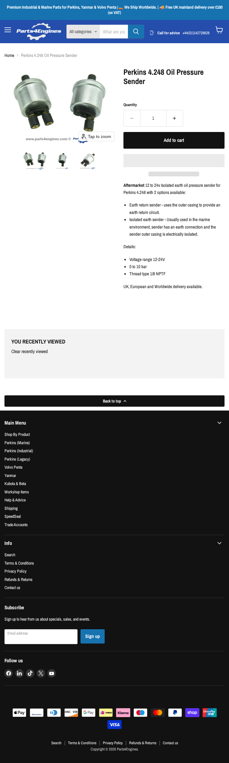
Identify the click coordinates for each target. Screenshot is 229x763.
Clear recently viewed (29, 351)
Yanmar (10, 475)
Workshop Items (16, 492)
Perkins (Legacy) (17, 459)
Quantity (130, 104)
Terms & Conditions (19, 563)
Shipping (11, 508)
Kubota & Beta (15, 483)
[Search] (136, 31)
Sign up (92, 636)
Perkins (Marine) (17, 442)
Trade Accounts (16, 524)
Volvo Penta (13, 467)
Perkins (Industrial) (18, 450)
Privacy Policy (15, 571)
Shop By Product (17, 434)
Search (9, 554)
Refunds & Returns (18, 579)
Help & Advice (15, 500)
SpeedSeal (12, 516)
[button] (35, 160)
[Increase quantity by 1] (174, 118)
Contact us (12, 587)
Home (9, 55)
